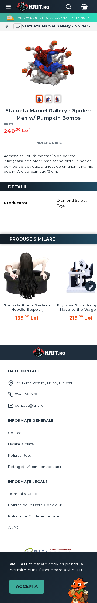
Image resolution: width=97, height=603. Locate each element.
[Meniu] (8, 7)
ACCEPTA (27, 586)
